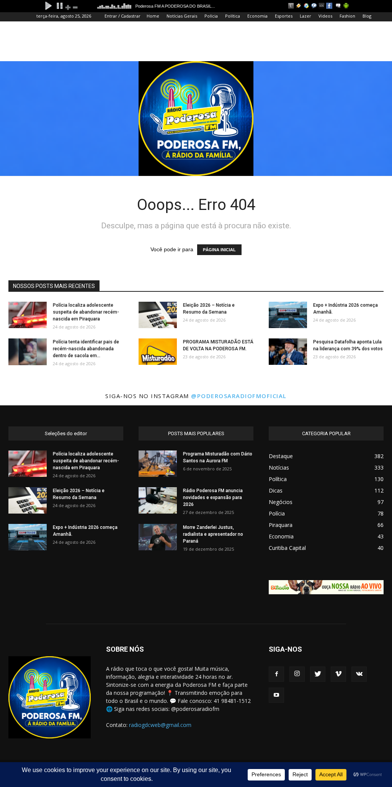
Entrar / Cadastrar (122, 16)
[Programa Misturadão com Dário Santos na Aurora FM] (158, 463)
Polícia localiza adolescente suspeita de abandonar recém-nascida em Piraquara (86, 312)
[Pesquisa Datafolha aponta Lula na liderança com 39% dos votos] (288, 351)
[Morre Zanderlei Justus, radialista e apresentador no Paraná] (158, 537)
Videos (325, 16)
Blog (367, 16)
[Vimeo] (338, 674)
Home (153, 16)
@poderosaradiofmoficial (239, 396)
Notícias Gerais (182, 16)
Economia (257, 16)
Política (232, 16)
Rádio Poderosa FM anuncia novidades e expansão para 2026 (213, 497)
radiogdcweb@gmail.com (160, 724)
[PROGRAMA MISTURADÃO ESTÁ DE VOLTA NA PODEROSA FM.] (158, 351)
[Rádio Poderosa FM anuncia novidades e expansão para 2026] (158, 500)
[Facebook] (276, 674)
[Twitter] (317, 674)
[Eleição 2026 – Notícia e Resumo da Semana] (158, 315)
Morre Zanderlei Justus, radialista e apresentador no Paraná (213, 534)
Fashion (347, 16)
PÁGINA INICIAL (219, 249)
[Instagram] (297, 674)
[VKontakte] (359, 674)
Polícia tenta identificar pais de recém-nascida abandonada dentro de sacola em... (86, 348)
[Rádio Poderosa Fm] (196, 118)
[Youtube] (276, 695)
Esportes (283, 16)
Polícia (211, 16)
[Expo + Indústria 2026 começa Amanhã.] (288, 315)
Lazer (305, 16)
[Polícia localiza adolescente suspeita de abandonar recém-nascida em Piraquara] (27, 315)
